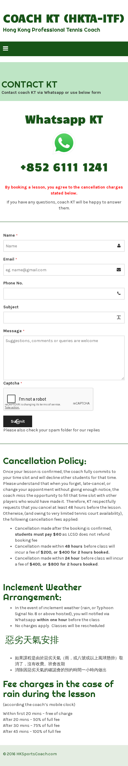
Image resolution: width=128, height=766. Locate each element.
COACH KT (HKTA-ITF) (63, 18)
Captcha (12, 383)
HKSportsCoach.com (36, 753)
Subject (10, 307)
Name (10, 235)
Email (10, 259)
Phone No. (13, 283)
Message (13, 330)
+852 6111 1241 (64, 167)
